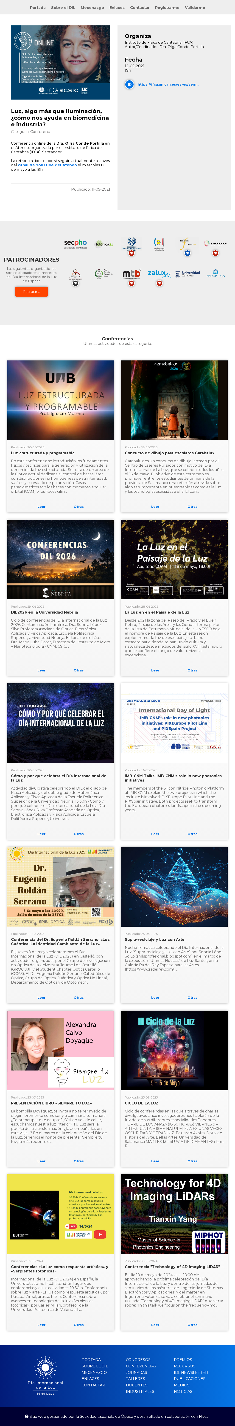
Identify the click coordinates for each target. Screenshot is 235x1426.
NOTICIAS (183, 1391)
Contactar (140, 7)
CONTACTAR (93, 1385)
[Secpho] (75, 252)
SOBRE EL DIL (95, 1366)
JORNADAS (136, 1372)
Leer (41, 507)
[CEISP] (159, 252)
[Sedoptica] (215, 282)
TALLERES (135, 1379)
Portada (38, 7)
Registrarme (167, 7)
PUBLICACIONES (189, 1379)
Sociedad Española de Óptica (106, 1416)
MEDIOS (182, 1385)
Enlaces (117, 7)
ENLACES (90, 1379)
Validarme (195, 7)
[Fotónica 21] (103, 252)
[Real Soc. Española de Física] (103, 282)
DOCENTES (137, 1385)
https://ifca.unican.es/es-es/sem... (168, 84)
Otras (79, 507)
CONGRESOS (138, 1360)
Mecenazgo (92, 7)
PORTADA (91, 1360)
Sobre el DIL (63, 7)
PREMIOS (183, 1360)
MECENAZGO (94, 1372)
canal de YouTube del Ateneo (47, 165)
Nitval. (204, 1416)
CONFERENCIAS (141, 1366)
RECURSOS (184, 1366)
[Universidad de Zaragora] (187, 277)
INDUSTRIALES (140, 1391)
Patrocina (31, 292)
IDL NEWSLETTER (191, 1372)
